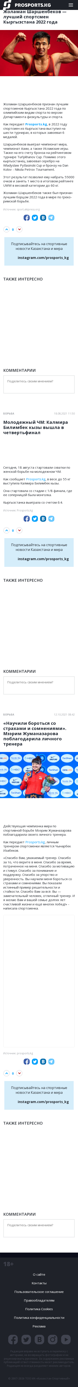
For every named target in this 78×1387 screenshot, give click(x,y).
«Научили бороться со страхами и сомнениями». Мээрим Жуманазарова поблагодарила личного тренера (34, 734)
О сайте (39, 1274)
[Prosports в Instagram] (52, 1339)
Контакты (39, 1283)
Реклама (39, 1326)
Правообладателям (39, 1300)
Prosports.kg (36, 479)
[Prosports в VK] (39, 1339)
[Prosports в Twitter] (26, 1339)
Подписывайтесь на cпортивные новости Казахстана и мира (40, 250)
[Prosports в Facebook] (13, 1339)
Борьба (8, 413)
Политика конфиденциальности (39, 1317)
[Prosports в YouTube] (66, 1339)
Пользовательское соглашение (39, 1291)
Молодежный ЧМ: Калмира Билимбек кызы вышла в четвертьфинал (35, 427)
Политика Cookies (39, 1309)
